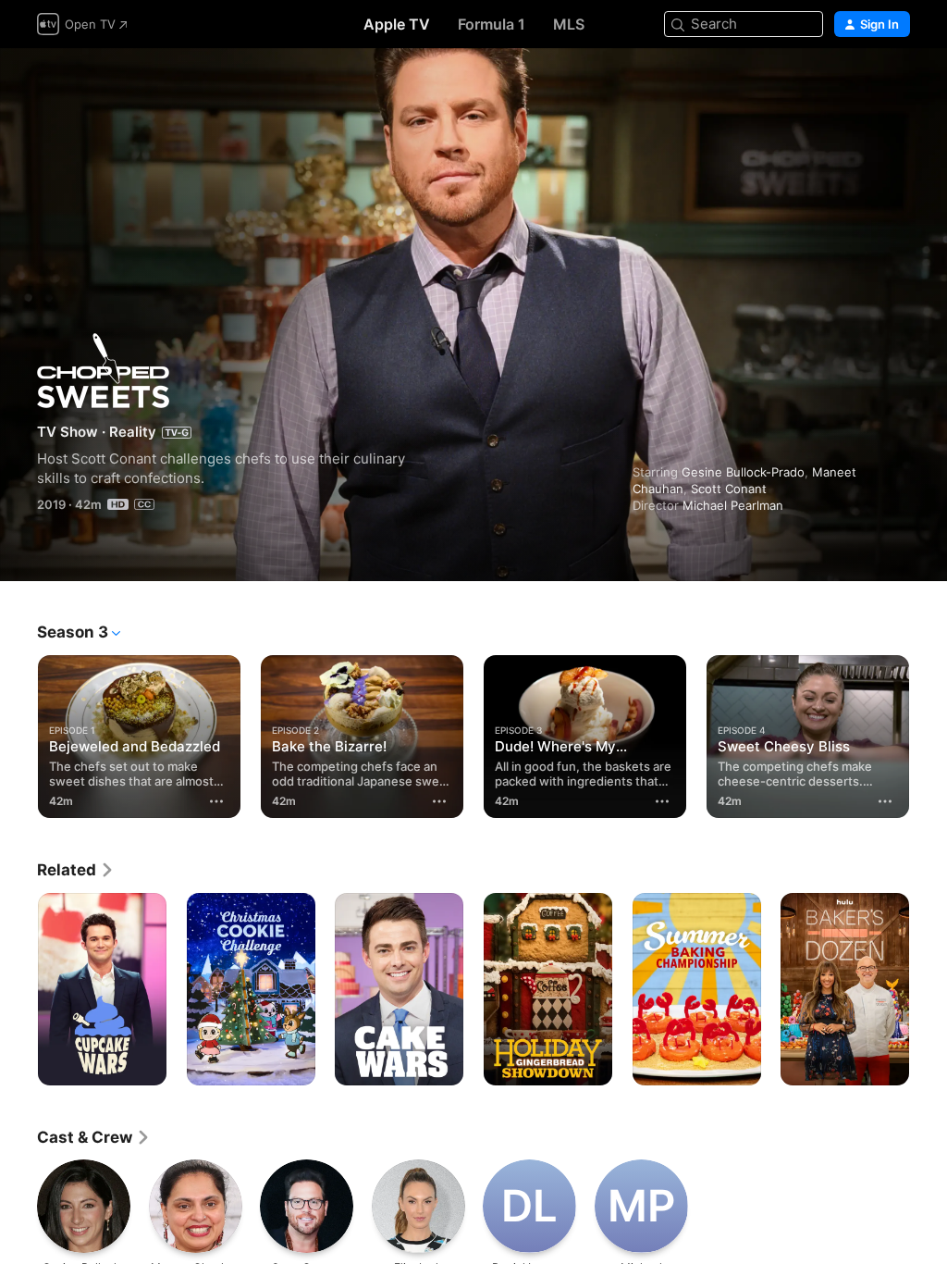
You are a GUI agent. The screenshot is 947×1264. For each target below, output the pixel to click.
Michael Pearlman (733, 505)
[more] (216, 801)
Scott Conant (729, 488)
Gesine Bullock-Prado (743, 472)
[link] (76, 870)
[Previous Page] (18, 732)
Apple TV (396, 24)
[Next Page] (928, 732)
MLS (568, 24)
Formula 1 (491, 24)
